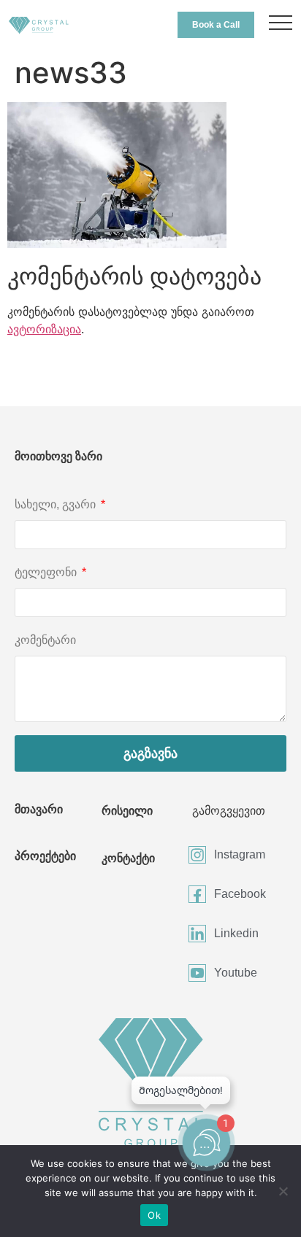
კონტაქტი (128, 858)
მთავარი (39, 809)
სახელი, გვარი (57, 504)
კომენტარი (45, 640)
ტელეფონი (47, 572)
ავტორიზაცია (44, 329)
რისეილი (127, 810)
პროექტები (45, 856)
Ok (154, 1215)
